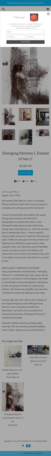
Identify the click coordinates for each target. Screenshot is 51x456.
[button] (48, 13)
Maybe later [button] (25, 45)
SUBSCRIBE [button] (25, 42)
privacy (25, 56)
